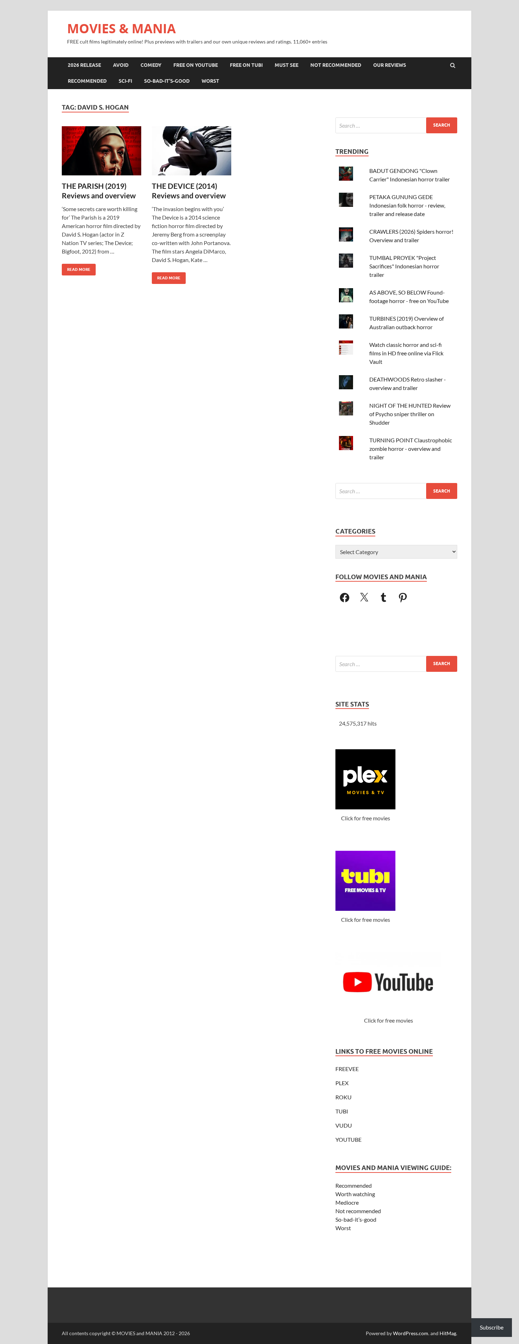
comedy (151, 65)
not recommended (335, 65)
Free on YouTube (195, 65)
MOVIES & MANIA (121, 28)
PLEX (341, 1083)
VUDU (343, 1125)
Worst (343, 1227)
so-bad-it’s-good (167, 81)
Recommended (353, 1185)
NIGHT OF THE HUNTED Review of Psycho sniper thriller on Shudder (410, 414)
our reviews (389, 65)
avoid (121, 65)
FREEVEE (347, 1068)
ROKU (343, 1097)
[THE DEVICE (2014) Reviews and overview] (191, 153)
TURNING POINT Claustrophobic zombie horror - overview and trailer (410, 448)
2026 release (84, 65)
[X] (364, 597)
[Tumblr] (383, 597)
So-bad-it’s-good (355, 1219)
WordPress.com (410, 1333)
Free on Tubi (246, 65)
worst (210, 81)
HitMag (448, 1333)
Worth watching (355, 1194)
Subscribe (491, 1327)
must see (286, 65)
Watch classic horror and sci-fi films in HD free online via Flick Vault (406, 353)
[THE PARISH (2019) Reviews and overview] (101, 153)
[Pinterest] (402, 597)
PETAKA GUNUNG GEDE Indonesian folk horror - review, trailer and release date (407, 205)
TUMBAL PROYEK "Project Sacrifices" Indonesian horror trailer (404, 266)
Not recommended (358, 1211)
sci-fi (125, 81)
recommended (87, 81)
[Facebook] (344, 597)
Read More (76, 268)
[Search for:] (396, 125)
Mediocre (347, 1202)
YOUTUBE (348, 1139)
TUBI (341, 1111)
